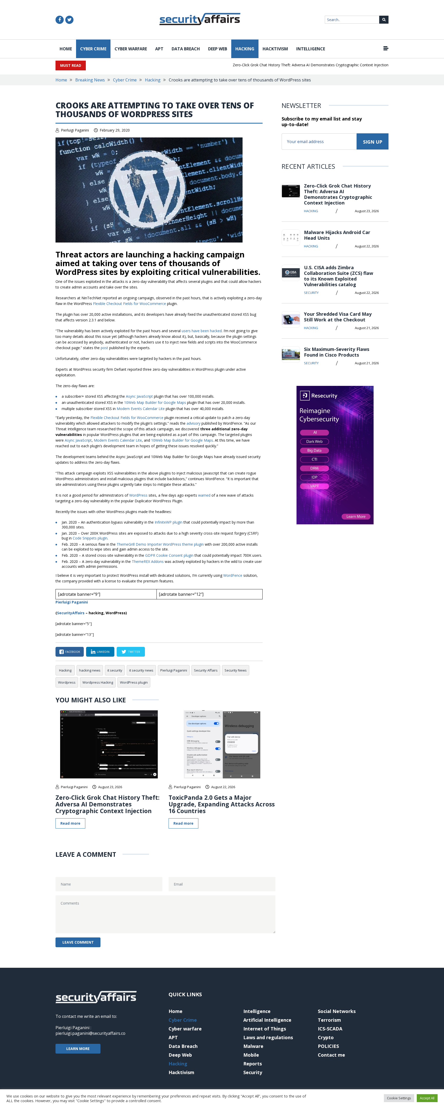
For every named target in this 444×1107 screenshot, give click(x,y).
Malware (253, 1046)
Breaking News (90, 80)
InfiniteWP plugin (168, 522)
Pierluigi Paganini (75, 130)
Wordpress (67, 682)
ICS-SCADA (330, 1029)
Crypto (326, 1037)
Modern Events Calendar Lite (141, 408)
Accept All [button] (427, 1098)
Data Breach (186, 49)
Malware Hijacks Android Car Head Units (337, 235)
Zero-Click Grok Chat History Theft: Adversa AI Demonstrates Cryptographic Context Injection (298, 64)
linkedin (103, 652)
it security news (141, 670)
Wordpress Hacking (97, 682)
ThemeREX (148, 561)
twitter (134, 652)
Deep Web (217, 49)
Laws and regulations (268, 1037)
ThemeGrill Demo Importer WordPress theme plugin (160, 544)
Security (311, 292)
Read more (70, 823)
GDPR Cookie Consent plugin (169, 555)
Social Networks (337, 1011)
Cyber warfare (131, 49)
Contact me (331, 1055)
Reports (252, 1064)
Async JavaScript (139, 396)
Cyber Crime (93, 49)
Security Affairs (206, 670)
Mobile (251, 1055)
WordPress (138, 495)
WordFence (233, 575)
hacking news (89, 670)
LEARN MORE (78, 1048)
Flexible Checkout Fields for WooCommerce (129, 303)
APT (159, 49)
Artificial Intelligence (267, 1020)
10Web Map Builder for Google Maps (155, 402)
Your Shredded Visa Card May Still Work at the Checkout (338, 317)
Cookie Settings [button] (399, 1098)
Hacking (244, 49)
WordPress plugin (134, 682)
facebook (72, 652)
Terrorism (329, 1020)
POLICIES (328, 1046)
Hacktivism (275, 49)
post (105, 347)
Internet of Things (264, 1029)
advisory (194, 423)
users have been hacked (202, 330)
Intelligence (310, 49)
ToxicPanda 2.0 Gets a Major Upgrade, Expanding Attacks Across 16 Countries (222, 804)
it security (114, 670)
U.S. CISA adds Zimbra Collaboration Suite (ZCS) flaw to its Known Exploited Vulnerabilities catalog (338, 275)
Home (66, 49)
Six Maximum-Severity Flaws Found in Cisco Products (336, 352)
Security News (236, 670)
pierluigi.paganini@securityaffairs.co (90, 1033)
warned (204, 495)
